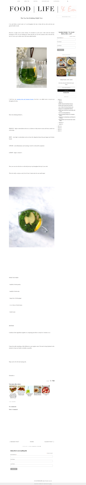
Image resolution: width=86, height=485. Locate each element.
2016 (59, 127)
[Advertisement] (66, 141)
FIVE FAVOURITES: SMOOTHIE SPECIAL (29, 394)
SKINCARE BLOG (45, 1)
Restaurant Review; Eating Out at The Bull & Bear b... (67, 115)
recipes (13, 401)
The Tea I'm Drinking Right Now (64, 112)
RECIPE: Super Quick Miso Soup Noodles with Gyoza (67, 111)
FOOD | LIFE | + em (40, 480)
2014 (59, 130)
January (60, 124)
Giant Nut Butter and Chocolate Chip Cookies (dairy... (67, 120)
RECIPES (35, 1)
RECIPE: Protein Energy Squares (21, 394)
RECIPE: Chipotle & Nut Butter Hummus (37, 394)
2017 (59, 126)
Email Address (13, 454)
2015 (59, 129)
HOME (18, 1)
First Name (12, 459)
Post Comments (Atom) (34, 446)
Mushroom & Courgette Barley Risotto (66, 108)
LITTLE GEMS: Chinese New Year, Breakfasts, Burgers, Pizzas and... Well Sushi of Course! (13, 395)
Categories (56, 1)
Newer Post (15, 441)
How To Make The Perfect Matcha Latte (66, 107)
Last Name (12, 463)
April (60, 100)
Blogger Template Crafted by (43, 483)
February (60, 122)
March (60, 102)
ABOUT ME (26, 1)
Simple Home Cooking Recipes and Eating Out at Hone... (67, 118)
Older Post (49, 441)
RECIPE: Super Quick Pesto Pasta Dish (66, 105)
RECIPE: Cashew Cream (46, 394)
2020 (59, 99)
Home (32, 441)
